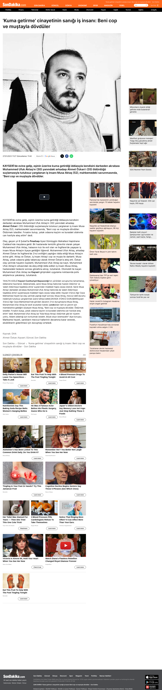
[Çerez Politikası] (81, 689)
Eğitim (141, 10)
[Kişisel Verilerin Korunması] (96, 689)
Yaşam (103, 10)
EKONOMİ (82, 5)
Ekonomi (63, 676)
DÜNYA (68, 5)
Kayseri (35, 272)
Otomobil (89, 10)
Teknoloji (34, 10)
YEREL (122, 5)
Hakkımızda (7, 683)
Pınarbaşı (35, 241)
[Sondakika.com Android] (152, 682)
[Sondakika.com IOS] (152, 677)
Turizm (128, 10)
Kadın (65, 10)
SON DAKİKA (39, 5)
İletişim (19, 683)
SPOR (95, 5)
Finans (21, 10)
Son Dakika (37, 676)
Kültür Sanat (50, 10)
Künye (24, 683)
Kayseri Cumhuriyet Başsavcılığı (33, 281)
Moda (76, 10)
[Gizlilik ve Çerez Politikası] (66, 689)
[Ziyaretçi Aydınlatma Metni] (115, 689)
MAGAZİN (108, 5)
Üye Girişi (153, 5)
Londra (52, 305)
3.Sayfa (153, 10)
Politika (8, 10)
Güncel (47, 676)
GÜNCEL (55, 5)
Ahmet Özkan (10, 226)
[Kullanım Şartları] (38, 689)
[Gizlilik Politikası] (51, 689)
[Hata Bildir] (128, 689)
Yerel (87, 676)
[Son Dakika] (14, 5)
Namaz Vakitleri (105, 676)
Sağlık (116, 10)
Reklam (14, 683)
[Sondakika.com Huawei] (152, 687)
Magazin (79, 676)
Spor (71, 676)
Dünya (54, 676)
